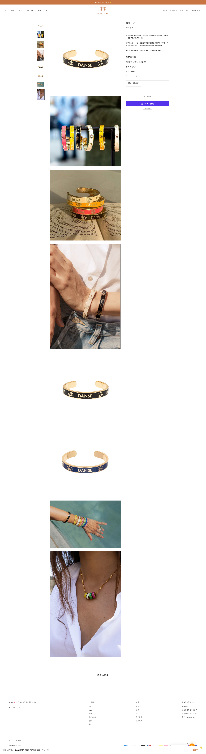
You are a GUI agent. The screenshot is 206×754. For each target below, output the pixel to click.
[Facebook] (131, 76)
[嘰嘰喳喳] (133, 76)
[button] (45, 750)
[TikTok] (19, 707)
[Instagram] (14, 707)
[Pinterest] (136, 76)
